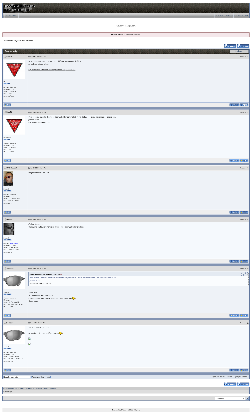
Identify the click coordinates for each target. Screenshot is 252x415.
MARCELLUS (12, 168)
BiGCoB (9, 219)
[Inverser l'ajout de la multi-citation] (234, 105)
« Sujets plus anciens (217, 377)
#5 (248, 268)
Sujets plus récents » (241, 377)
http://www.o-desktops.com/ (39, 123)
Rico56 (9, 56)
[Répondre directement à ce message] (244, 105)
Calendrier (220, 15)
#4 (248, 219)
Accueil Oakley (12, 15)
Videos (30, 41)
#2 (248, 112)
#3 (248, 168)
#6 (248, 323)
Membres (229, 15)
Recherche (239, 15)
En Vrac (22, 41)
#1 (248, 56)
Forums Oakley (10, 41)
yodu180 (10, 268)
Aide (246, 15)
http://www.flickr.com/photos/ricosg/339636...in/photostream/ (51, 70)
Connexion (128, 34)
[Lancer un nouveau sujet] (243, 46)
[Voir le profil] (14, 69)
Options (238, 51)
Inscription (136, 34)
